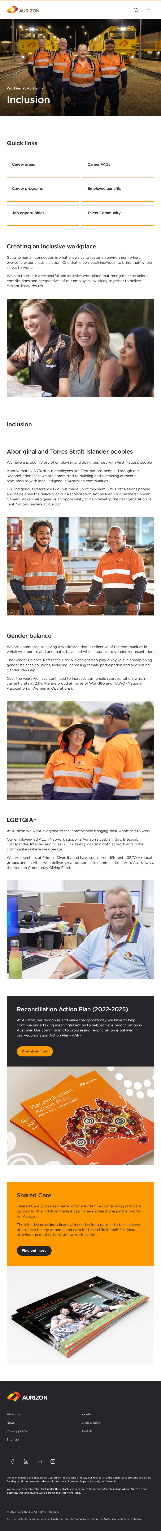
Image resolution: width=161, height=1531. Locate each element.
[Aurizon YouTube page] (39, 1461)
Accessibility (91, 1422)
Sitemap (13, 1439)
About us (13, 1414)
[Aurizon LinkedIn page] (26, 1461)
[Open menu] (148, 10)
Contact (88, 1414)
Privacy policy (17, 1431)
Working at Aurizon (23, 88)
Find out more (34, 1251)
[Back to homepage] (28, 1396)
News (11, 1422)
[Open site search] (136, 10)
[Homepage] (23, 10)
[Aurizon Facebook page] (12, 1461)
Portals (87, 1431)
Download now (35, 1051)
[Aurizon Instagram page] (53, 1461)
